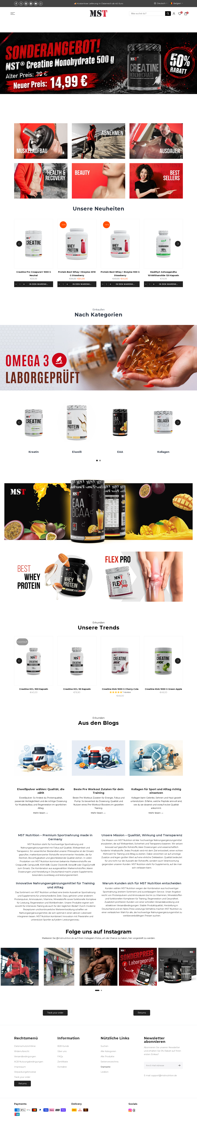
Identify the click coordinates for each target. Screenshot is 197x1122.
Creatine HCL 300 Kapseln (100, 689)
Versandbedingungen (25, 1056)
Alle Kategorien (108, 1051)
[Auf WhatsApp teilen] (41, 4)
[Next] (178, 244)
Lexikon (104, 1072)
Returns (142, 1012)
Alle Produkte (107, 1056)
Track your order (55, 1012)
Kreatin (84, 452)
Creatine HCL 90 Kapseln (144, 689)
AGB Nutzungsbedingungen (28, 1061)
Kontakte (62, 1067)
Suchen (104, 1046)
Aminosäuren (41, 452)
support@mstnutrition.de (164, 1075)
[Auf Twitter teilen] (21, 4)
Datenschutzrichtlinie (25, 1046)
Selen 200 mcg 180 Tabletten (45, 272)
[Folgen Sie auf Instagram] (130, 1110)
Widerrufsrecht (21, 1051)
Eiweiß (127, 452)
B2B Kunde (63, 1046)
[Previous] (19, 244)
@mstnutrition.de (65, 938)
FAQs (60, 1056)
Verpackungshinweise (25, 1072)
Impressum (20, 1067)
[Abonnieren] (179, 1065)
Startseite (105, 1067)
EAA (170, 452)
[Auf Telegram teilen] (31, 4)
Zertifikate (62, 1061)
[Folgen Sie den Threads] (134, 1110)
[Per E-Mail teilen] (36, 4)
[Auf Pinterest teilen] (26, 4)
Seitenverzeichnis (109, 1061)
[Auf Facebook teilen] (16, 4)
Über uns (61, 1051)
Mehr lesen (39, 812)
